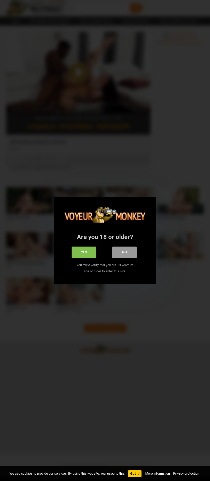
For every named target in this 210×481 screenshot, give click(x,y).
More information (157, 473)
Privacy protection (186, 473)
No (124, 252)
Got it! (134, 473)
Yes (84, 252)
